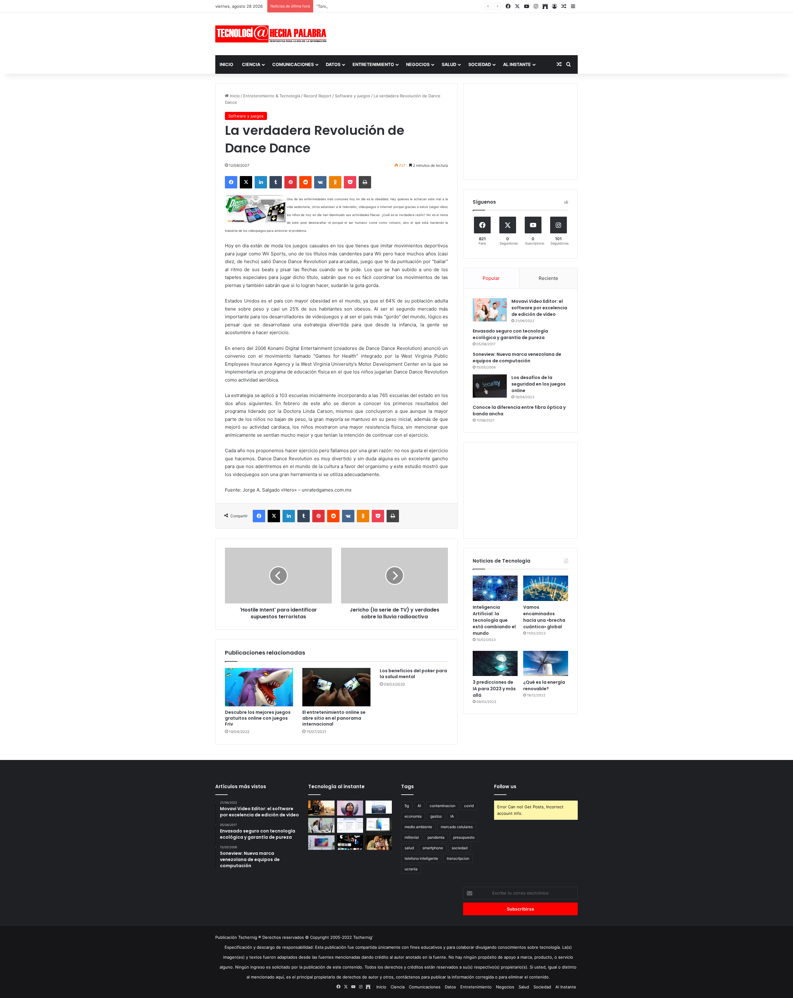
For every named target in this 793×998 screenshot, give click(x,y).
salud (409, 848)
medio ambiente (418, 826)
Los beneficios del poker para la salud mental (413, 674)
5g (407, 805)
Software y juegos (352, 95)
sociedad (459, 848)
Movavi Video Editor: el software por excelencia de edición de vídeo (539, 307)
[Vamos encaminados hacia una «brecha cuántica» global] (545, 588)
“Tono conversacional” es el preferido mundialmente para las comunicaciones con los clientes (406, 6)
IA (452, 816)
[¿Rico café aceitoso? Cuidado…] (321, 808)
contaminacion (442, 805)
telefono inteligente (421, 858)
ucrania (411, 869)
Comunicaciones (293, 64)
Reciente (548, 278)
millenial (412, 837)
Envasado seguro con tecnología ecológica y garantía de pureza (510, 334)
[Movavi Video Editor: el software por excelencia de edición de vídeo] (490, 309)
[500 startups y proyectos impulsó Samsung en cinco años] (350, 842)
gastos (436, 816)
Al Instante (517, 64)
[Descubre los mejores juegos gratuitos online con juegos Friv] (259, 687)
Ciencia (251, 64)
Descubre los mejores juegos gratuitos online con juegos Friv (258, 718)
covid (469, 805)
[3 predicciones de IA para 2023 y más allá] (495, 663)
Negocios (418, 64)
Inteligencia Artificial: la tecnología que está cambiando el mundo (494, 620)
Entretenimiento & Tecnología (271, 95)
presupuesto (464, 837)
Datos (333, 64)
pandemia (436, 837)
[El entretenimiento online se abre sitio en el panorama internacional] (336, 687)
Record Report (317, 95)
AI (419, 805)
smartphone (433, 848)
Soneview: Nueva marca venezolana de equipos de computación (517, 357)
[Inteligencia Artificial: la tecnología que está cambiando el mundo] (495, 588)
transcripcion (458, 858)
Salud (449, 64)
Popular (491, 278)
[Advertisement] (458, 33)
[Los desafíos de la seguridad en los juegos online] (490, 386)
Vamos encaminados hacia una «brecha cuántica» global (544, 617)
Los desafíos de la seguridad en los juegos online (538, 384)
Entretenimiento (373, 64)
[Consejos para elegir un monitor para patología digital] (321, 825)
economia (413, 816)
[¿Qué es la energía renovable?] (545, 663)
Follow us (505, 786)
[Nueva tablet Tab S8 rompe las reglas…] (379, 842)
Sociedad (479, 64)
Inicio (226, 64)
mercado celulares (457, 826)
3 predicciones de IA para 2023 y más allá (494, 688)
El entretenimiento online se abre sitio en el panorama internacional (334, 718)
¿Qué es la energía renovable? (544, 685)
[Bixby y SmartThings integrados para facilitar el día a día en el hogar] (350, 825)
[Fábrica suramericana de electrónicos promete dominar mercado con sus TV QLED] (321, 842)
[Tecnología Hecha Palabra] (272, 33)
